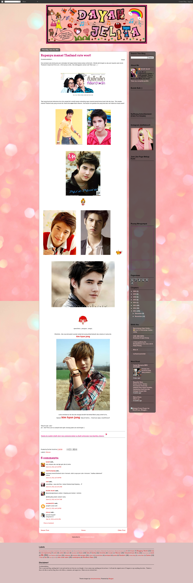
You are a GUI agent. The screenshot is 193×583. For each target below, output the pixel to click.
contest (61, 553)
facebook (74, 553)
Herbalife (110, 553)
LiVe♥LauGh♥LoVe (139, 342)
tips (46, 557)
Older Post (121, 530)
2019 (135, 294)
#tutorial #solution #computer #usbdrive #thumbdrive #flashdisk (55, 551)
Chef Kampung (50, 471)
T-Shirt (41, 557)
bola (152, 551)
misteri (91, 555)
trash (50, 557)
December (138, 313)
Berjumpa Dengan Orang (141, 338)
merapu (83, 555)
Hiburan (48, 452)
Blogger (111, 578)
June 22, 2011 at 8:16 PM (53, 508)
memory (75, 555)
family (94, 553)
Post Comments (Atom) (87, 537)
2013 (135, 305)
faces (81, 553)
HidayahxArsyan (129, 553)
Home (83, 530)
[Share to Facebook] (74, 449)
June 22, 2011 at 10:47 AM (54, 499)
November (138, 316)
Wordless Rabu (88, 557)
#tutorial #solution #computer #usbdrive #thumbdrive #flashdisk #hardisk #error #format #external (99, 551)
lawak (152, 553)
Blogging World (142, 551)
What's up (136, 399)
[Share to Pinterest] (76, 449)
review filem (140, 555)
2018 (135, 297)
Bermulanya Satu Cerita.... (142, 328)
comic (55, 553)
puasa (115, 555)
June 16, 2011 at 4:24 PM (53, 467)
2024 (135, 291)
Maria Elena (137, 397)
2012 (135, 308)
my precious (99, 555)
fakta (88, 553)
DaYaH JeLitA (50, 490)
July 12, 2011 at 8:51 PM (53, 519)
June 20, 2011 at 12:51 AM (54, 487)
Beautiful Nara (138, 382)
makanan (67, 555)
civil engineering (46, 553)
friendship (103, 553)
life (42, 555)
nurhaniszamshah (139, 354)
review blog (132, 555)
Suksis (148, 555)
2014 (135, 302)
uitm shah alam (63, 557)
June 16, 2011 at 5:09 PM (53, 478)
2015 (135, 300)
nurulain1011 (50, 503)
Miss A (135, 350)
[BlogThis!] (70, 449)
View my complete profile (139, 81)
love (59, 555)
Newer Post (45, 530)
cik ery (48, 512)
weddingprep (76, 557)
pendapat (108, 555)
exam (67, 553)
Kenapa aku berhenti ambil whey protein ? (146, 370)
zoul (47, 481)
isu (138, 553)
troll (55, 557)
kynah (48, 462)
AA (127, 551)
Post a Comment (49, 523)
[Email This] (68, 449)
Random (122, 555)
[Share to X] (72, 449)
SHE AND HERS (138, 336)
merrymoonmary (95, 578)
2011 (135, 311)
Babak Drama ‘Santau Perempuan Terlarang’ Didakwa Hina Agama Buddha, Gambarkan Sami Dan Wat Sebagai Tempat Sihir (142, 387)
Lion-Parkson (52, 555)
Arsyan (132, 551)
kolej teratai (145, 553)
